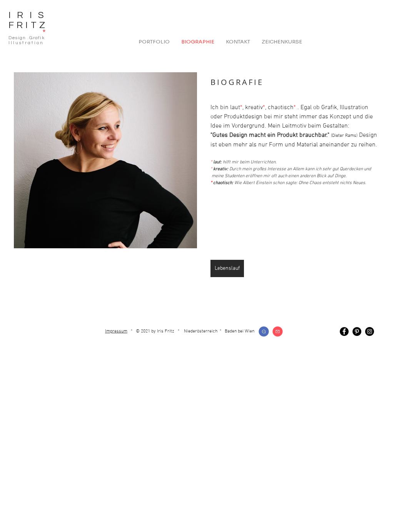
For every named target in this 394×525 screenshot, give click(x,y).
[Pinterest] (356, 331)
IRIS (29, 15)
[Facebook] (344, 331)
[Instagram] (369, 331)
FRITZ (28, 25)
